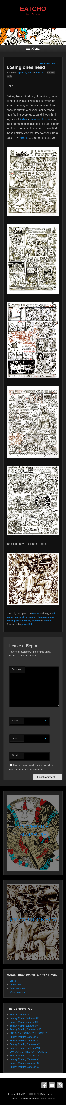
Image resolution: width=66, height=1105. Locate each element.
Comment (17, 669)
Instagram (60, 1085)
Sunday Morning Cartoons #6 (24, 1063)
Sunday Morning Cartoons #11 (25, 1037)
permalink (26, 624)
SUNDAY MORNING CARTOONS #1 (28, 1033)
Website (16, 755)
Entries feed (16, 984)
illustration (43, 617)
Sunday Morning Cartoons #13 (25, 1044)
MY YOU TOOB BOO (33, 919)
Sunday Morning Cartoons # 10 (25, 1029)
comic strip (21, 617)
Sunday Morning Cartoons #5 (24, 1059)
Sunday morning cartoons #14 (25, 1048)
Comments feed (18, 988)
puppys (36, 620)
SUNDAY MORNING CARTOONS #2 (28, 1051)
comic (10, 617)
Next (56, 63)
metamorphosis (39, 119)
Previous (43, 63)
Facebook (44, 1085)
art (53, 613)
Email (14, 738)
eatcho (39, 72)
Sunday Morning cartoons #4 (24, 1055)
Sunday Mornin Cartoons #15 (24, 1018)
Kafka (23, 119)
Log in (13, 980)
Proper (23, 137)
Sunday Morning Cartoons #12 (25, 1040)
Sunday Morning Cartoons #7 (24, 1067)
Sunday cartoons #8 (20, 1014)
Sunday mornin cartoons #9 (24, 1025)
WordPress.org (17, 992)
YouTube (52, 1085)
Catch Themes (47, 1098)
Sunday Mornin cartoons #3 (24, 1022)
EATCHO (33, 8)
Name (15, 720)
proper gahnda (22, 620)
